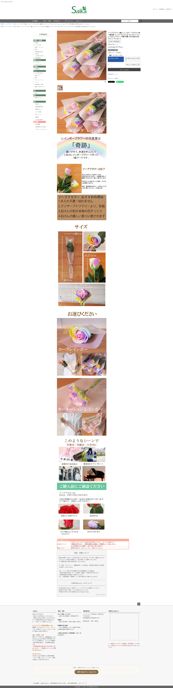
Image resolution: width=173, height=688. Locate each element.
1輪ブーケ (19, 26)
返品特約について (113, 74)
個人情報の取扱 (72, 683)
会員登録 (162, 9)
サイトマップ (83, 683)
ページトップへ (138, 604)
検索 (139, 21)
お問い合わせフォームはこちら (86, 672)
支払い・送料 (47, 21)
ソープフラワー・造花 (10, 24)
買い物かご (57, 21)
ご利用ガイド (169, 9)
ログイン (155, 9)
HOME (2, 24)
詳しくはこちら (100, 594)
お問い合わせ (45, 683)
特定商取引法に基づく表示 (58, 683)
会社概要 (34, 21)
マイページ (69, 21)
